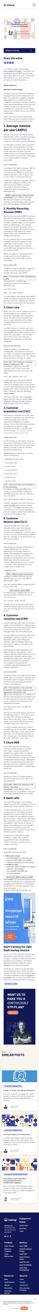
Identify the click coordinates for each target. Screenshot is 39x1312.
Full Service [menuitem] (24, 1225)
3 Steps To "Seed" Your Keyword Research (19, 1090)
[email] (12, 63)
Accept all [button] (24, 1308)
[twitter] (10, 63)
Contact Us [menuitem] (24, 1285)
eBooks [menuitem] (7, 1285)
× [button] (35, 1298)
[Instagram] (8, 1236)
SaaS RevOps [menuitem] (24, 1262)
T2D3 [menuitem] (21, 1231)
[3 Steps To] (19, 1076)
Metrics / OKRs (11, 984)
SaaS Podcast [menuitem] (9, 1282)
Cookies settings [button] (15, 1308)
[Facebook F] (10, 1236)
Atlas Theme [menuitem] (9, 1246)
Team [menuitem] (22, 1279)
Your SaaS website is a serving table (16, 1134)
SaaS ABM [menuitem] (23, 1246)
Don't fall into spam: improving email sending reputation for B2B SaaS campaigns (14, 1181)
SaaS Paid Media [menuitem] (26, 1265)
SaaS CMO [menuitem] (23, 1254)
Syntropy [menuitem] (23, 1228)
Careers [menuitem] (22, 1282)
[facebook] (5, 63)
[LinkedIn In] (5, 1236)
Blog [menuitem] (6, 1279)
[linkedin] (7, 63)
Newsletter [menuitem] (8, 1288)
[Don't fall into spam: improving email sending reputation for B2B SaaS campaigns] (19, 1164)
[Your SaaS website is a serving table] (19, 1120)
